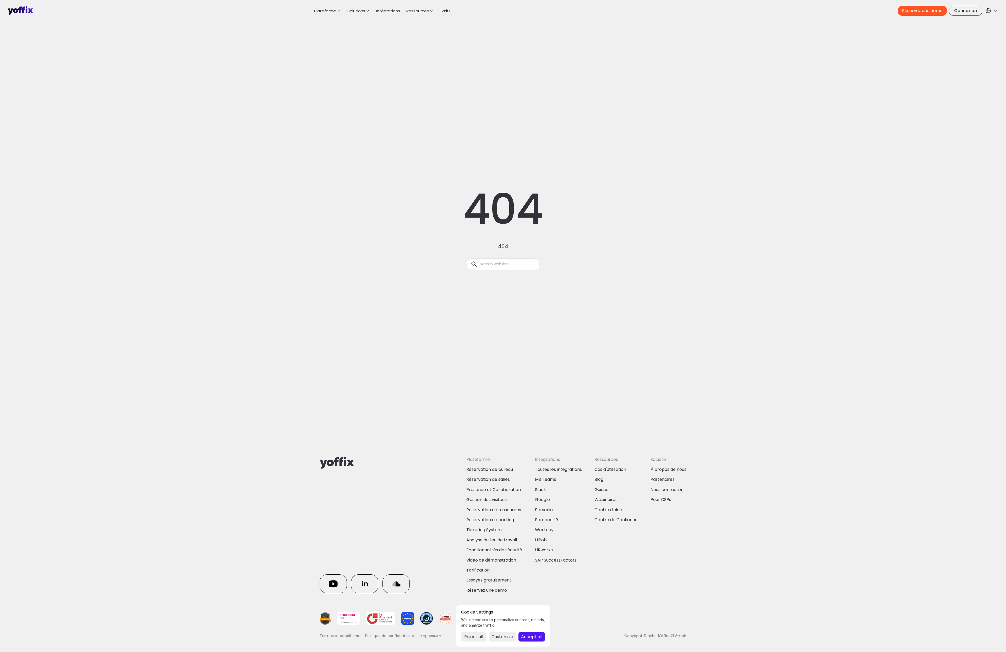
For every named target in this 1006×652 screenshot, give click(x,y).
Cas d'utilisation (610, 469)
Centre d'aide (608, 510)
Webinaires (605, 500)
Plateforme (325, 11)
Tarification (478, 570)
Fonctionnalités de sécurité (494, 550)
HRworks (544, 550)
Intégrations (388, 11)
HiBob (541, 540)
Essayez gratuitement (488, 580)
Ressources (417, 11)
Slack (540, 490)
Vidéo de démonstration (491, 560)
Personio (544, 510)
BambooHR (546, 520)
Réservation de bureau (489, 469)
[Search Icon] (503, 264)
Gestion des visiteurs (487, 500)
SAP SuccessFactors (556, 560)
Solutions (356, 11)
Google (542, 500)
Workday (544, 530)
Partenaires (662, 479)
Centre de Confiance (616, 520)
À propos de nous (668, 469)
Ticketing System (484, 530)
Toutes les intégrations (558, 469)
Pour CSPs (660, 500)
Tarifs (445, 11)
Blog (598, 479)
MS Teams (545, 479)
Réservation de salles (488, 479)
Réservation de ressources (493, 510)
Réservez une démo (486, 590)
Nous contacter (666, 490)
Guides (601, 490)
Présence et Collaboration (493, 490)
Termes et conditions (339, 635)
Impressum (430, 635)
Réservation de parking (490, 520)
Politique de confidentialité (389, 635)
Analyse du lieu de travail (491, 540)
